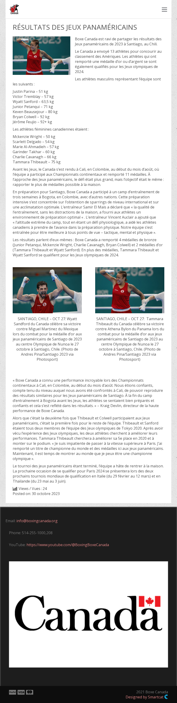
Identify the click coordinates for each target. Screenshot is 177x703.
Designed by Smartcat (145, 697)
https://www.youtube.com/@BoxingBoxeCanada (68, 544)
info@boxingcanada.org (37, 520)
